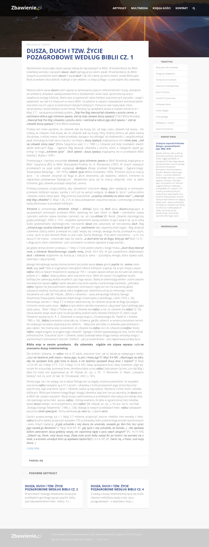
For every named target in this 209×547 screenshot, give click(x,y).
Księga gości (162, 8)
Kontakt (182, 8)
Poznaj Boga (162, 116)
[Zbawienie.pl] (26, 6)
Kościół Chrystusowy (165, 98)
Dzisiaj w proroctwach (166, 79)
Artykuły (119, 8)
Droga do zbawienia (165, 73)
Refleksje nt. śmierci (165, 122)
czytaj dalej (33, 448)
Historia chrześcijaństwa (167, 85)
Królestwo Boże (163, 104)
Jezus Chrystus (163, 92)
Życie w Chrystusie (164, 128)
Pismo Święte (162, 110)
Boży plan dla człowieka (167, 67)
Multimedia (139, 8)
